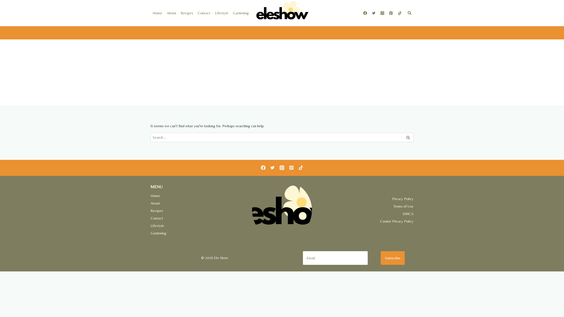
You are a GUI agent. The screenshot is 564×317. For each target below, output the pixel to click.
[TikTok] (399, 13)
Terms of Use (403, 206)
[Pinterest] (391, 13)
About (171, 13)
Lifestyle (221, 13)
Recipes (187, 13)
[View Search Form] (410, 13)
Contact (204, 13)
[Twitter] (374, 13)
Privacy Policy (403, 199)
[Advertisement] (282, 72)
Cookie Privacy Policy (397, 221)
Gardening (241, 13)
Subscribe (393, 258)
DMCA (408, 214)
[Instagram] (382, 13)
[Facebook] (365, 13)
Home (157, 13)
